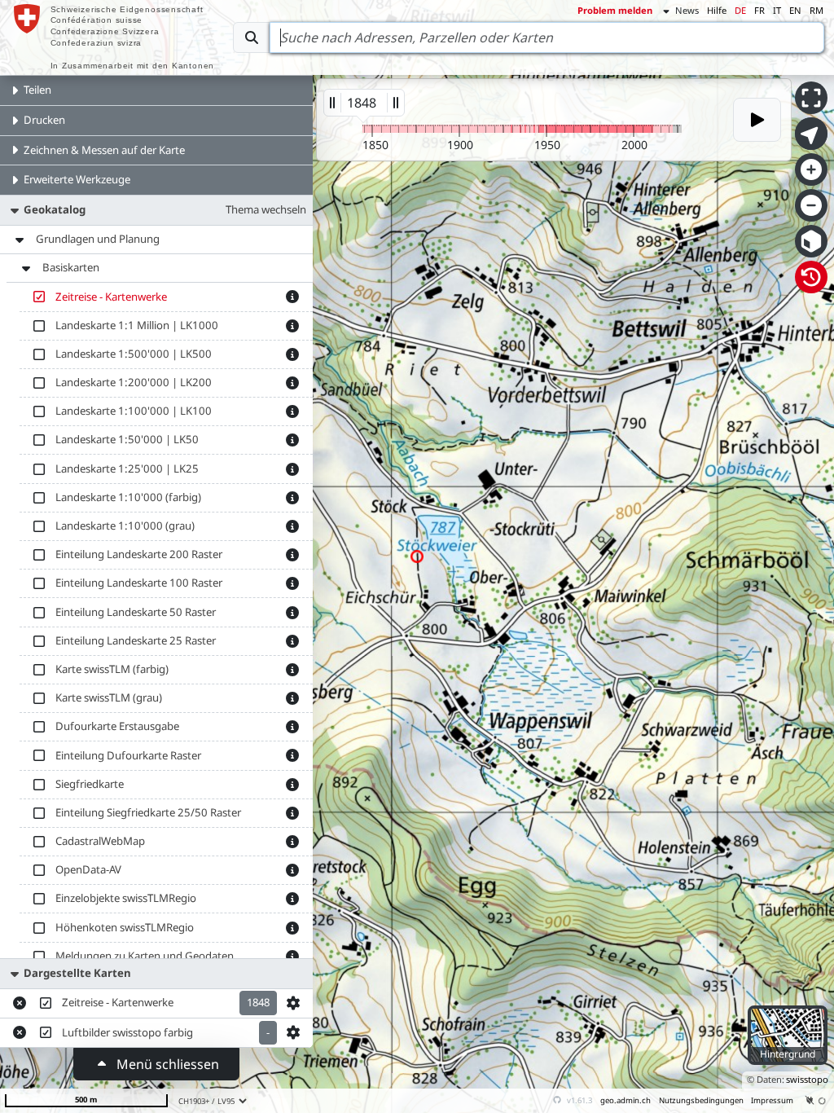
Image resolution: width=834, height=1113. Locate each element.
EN (795, 10)
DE (740, 10)
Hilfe (716, 10)
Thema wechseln (266, 209)
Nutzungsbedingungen (701, 1100)
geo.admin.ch (625, 1100)
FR (759, 10)
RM (816, 10)
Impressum (772, 1100)
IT (777, 10)
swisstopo (807, 1079)
